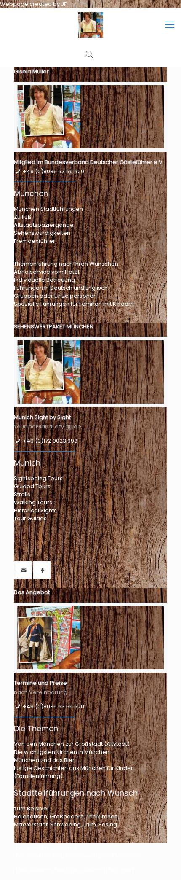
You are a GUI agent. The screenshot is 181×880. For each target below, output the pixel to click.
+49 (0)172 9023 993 (50, 441)
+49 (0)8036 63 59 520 (53, 171)
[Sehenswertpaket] (90, 25)
